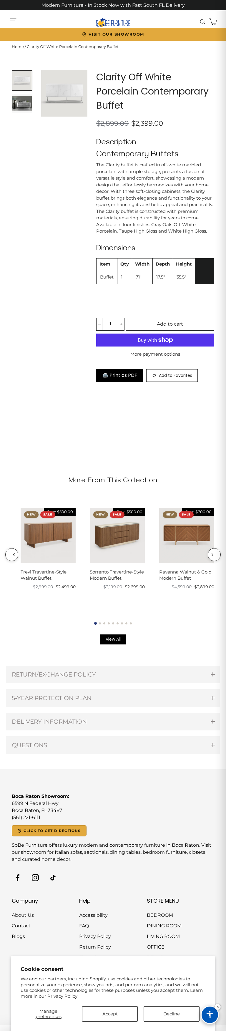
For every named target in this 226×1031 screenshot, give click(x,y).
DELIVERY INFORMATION (49, 721)
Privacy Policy (62, 996)
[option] (64, 93)
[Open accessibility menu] (210, 1015)
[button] (95, 623)
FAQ (84, 926)
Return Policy (95, 947)
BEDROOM (160, 915)
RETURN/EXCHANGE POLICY (54, 674)
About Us (23, 915)
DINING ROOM (164, 926)
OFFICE (155, 947)
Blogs (18, 936)
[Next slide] (214, 554)
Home (18, 46)
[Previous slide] (11, 554)
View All (113, 639)
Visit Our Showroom (116, 34)
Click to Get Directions (52, 830)
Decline (171, 1014)
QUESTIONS (29, 745)
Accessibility (93, 915)
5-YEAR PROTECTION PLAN (52, 698)
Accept (110, 1014)
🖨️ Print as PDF (119, 375)
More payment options (155, 354)
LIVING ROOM (163, 936)
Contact (21, 926)
